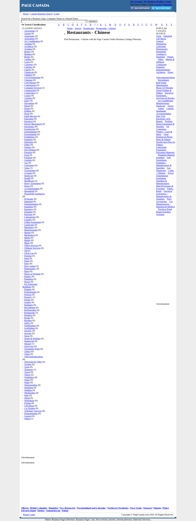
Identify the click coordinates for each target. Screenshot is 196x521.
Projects (27, 294)
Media (27, 238)
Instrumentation (31, 204)
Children (28, 75)
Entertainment (30, 132)
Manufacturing (31, 230)
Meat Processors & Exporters (164, 187)
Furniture (28, 157)
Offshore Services (32, 248)
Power (27, 281)
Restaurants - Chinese (106, 28)
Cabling (27, 59)
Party (26, 263)
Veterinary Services (33, 411)
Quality (27, 302)
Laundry (28, 219)
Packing (28, 256)
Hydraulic (28, 199)
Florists (27, 403)
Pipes (26, 271)
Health (27, 178)
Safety (27, 323)
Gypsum (28, 173)
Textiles (27, 364)
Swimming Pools (32, 349)
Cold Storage (30, 82)
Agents (27, 33)
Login (56, 14)
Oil (26, 250)
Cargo (27, 62)
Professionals (30, 292)
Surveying (29, 346)
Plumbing (28, 279)
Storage (27, 343)
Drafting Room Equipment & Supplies (165, 124)
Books (27, 57)
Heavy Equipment (32, 183)
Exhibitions (29, 137)
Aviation (28, 49)
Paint (26, 258)
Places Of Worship (164, 88)
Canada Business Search (41, 14)
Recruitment (29, 307)
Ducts (27, 113)
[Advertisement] (42, 438)
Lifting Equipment (32, 222)
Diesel (27, 106)
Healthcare (29, 181)
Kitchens (28, 214)
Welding (28, 390)
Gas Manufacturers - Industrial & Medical (165, 204)
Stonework (29, 341)
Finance (27, 147)
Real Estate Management (162, 83)
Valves (27, 375)
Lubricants (29, 225)
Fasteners (28, 139)
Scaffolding (29, 328)
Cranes (27, 95)
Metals (27, 240)
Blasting (28, 54)
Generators (29, 165)
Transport (28, 369)
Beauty (27, 51)
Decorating (29, 103)
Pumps (27, 300)
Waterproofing (30, 385)
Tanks (27, 354)
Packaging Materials (165, 152)
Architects (28, 46)
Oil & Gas (29, 253)
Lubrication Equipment (161, 148)
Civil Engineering (32, 77)
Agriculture (29, 38)
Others (27, 418)
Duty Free (160, 116)
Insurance (28, 209)
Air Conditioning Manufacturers (164, 102)
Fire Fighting (30, 150)
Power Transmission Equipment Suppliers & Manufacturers (165, 178)
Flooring (28, 152)
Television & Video (33, 362)
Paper (26, 261)
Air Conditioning (32, 41)
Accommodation (31, 188)
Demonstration (31, 413)
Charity (27, 69)
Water (27, 382)
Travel (27, 372)
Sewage (27, 333)
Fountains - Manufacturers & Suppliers (163, 165)
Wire (26, 395)
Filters (27, 144)
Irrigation (28, 212)
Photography (30, 269)
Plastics (27, 276)
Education (28, 119)
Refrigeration (30, 310)
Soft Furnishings (163, 158)
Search (78, 28)
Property (28, 297)
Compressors (30, 85)
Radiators (28, 305)
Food (26, 155)
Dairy (26, 101)
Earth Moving (30, 116)
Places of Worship (32, 274)
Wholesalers (29, 393)
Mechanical (29, 235)
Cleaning (28, 80)
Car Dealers (29, 408)
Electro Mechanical (33, 124)
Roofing (28, 320)
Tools (26, 367)
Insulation (28, 206)
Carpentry (28, 64)
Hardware (28, 175)
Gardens (28, 160)
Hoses (27, 186)
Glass (26, 168)
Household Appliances (34, 194)
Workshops (29, 400)
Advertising (29, 31)
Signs (26, 336)
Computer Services (32, 88)
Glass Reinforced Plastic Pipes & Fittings (164, 137)
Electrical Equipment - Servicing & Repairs (165, 95)
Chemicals (29, 72)
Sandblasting (30, 325)
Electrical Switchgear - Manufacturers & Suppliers (164, 195)
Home (26, 14)
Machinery (29, 227)
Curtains (28, 98)
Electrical (28, 121)
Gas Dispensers (163, 169)
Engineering (29, 129)
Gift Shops (29, 406)
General (27, 416)
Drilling (27, 111)
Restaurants (29, 312)
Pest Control (29, 266)
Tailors (27, 351)
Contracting (29, 93)
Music (27, 243)
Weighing (28, 387)
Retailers (28, 315)
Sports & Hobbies (32, 338)
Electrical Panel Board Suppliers (164, 210)
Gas (26, 163)
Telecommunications (33, 356)
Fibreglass (28, 142)
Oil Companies (162, 127)
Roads (27, 318)
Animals (28, 44)
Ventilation (29, 377)
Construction (30, 90)
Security (28, 331)
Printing (27, 289)
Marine (27, 232)
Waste (27, 380)
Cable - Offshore (165, 171)
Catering (28, 67)
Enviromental (30, 134)
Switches (160, 214)
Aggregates (29, 36)
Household (29, 191)
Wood (27, 398)
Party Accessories (164, 200)
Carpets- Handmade (165, 109)
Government (30, 170)
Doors (27, 108)
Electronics (29, 126)
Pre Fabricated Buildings (30, 285)
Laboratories (30, 217)
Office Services (31, 245)
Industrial (28, 201)
